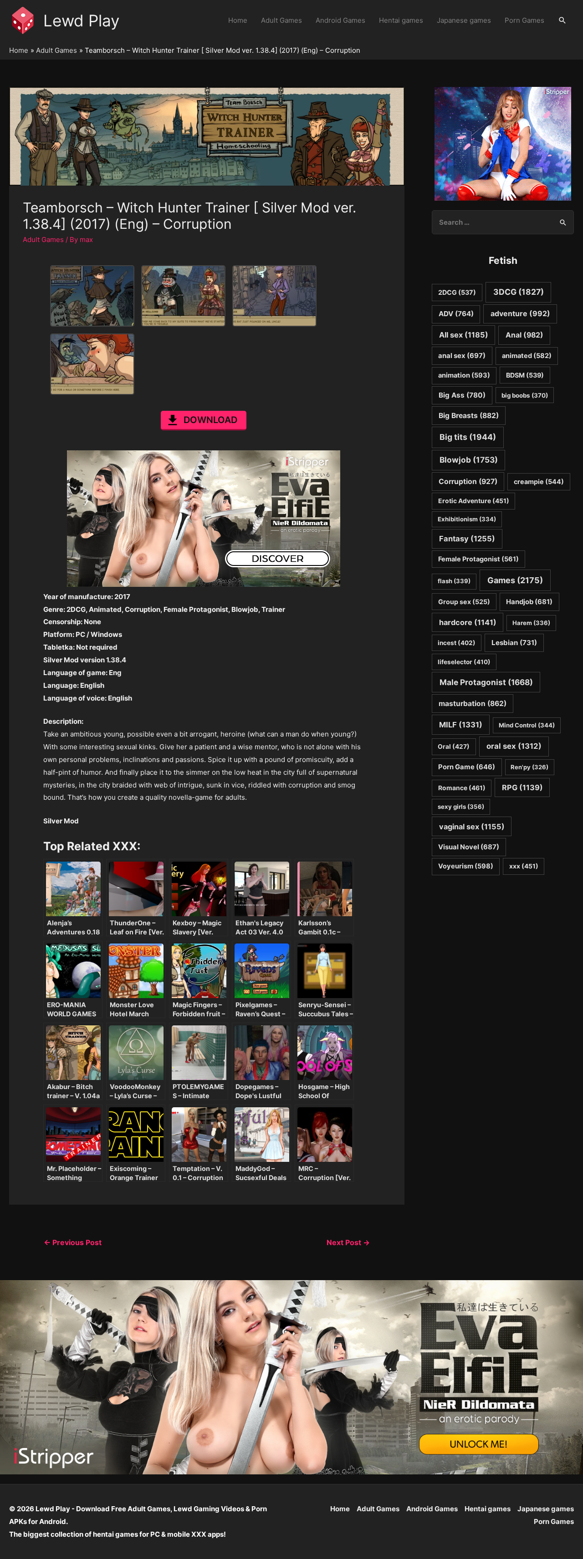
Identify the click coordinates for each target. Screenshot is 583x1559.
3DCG (518, 292)
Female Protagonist (478, 559)
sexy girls (461, 806)
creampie (539, 481)
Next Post (348, 1242)
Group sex (464, 601)
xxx (523, 866)
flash (454, 581)
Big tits (468, 437)
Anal (524, 335)
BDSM (525, 375)
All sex (463, 334)
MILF (460, 724)
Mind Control (527, 725)
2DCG (457, 292)
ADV (456, 313)
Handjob (529, 602)
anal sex (462, 355)
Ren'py (529, 767)
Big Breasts (469, 415)
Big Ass (462, 395)
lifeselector (464, 662)
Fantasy (467, 538)
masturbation (472, 703)
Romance (462, 788)
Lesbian (514, 642)
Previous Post (73, 1242)
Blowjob (469, 459)
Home (237, 20)
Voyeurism (465, 866)
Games (515, 580)
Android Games (340, 20)
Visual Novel (468, 847)
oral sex (514, 746)
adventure (520, 313)
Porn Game (466, 767)
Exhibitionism (467, 519)
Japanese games (464, 20)
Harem (531, 622)
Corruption (468, 481)
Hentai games (401, 20)
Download (210, 419)
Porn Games (524, 20)
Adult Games (281, 20)
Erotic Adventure (473, 501)
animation (464, 375)
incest (457, 642)
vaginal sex (472, 826)
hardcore (467, 622)
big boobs (524, 395)
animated (527, 356)
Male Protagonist (486, 682)
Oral (454, 746)
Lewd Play (81, 20)
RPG (522, 787)
